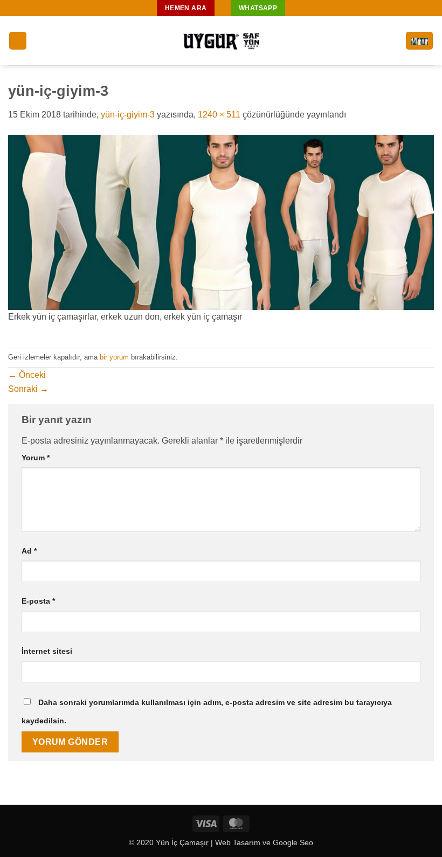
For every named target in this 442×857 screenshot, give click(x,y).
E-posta (38, 601)
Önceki (27, 374)
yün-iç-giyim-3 (128, 114)
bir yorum (114, 357)
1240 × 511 (219, 114)
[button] (17, 41)
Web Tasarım (237, 842)
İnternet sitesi (47, 651)
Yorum (36, 457)
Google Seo (293, 842)
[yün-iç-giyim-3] (221, 221)
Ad (29, 551)
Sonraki (28, 388)
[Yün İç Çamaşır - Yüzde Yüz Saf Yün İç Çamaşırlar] (221, 41)
